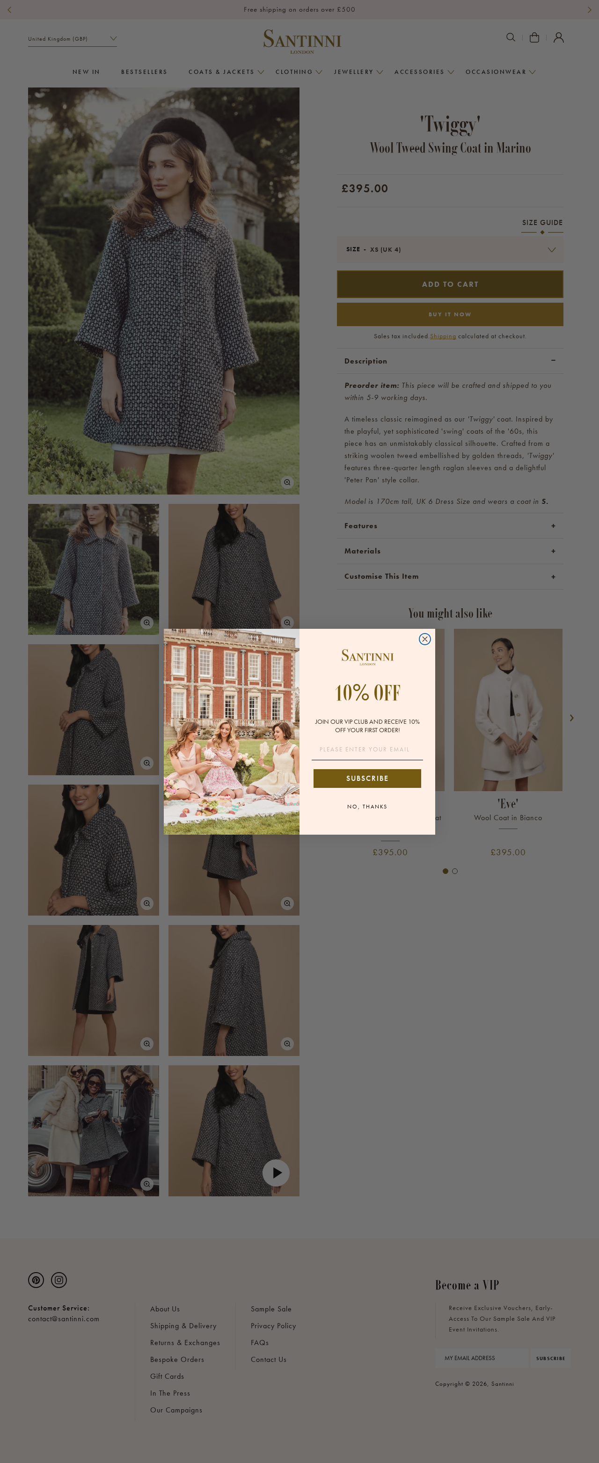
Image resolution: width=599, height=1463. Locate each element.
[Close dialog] (425, 639)
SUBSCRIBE (367, 778)
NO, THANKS (367, 806)
